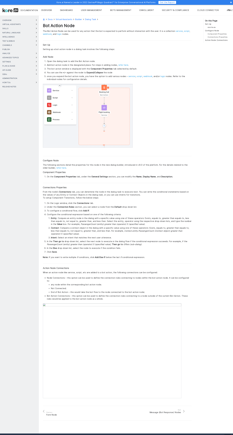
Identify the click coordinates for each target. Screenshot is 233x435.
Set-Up (208, 24)
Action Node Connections (216, 40)
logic (59, 34)
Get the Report (167, 2)
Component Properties (217, 34)
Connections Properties (218, 37)
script (187, 31)
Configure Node (212, 31)
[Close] (231, 2)
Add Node (212, 27)
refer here (123, 65)
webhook (47, 34)
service (179, 31)
